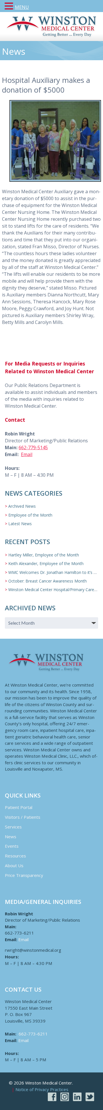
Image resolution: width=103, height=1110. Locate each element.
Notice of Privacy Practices (41, 1090)
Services (13, 827)
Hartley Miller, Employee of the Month (43, 555)
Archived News (22, 506)
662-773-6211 (33, 1034)
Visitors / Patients (22, 817)
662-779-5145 (33, 447)
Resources (15, 856)
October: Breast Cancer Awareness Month (47, 581)
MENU (22, 7)
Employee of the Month (30, 515)
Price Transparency (24, 875)
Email (26, 454)
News (10, 836)
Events (12, 846)
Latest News (20, 523)
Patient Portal (18, 807)
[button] (10, 6)
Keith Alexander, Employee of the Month (46, 563)
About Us (14, 865)
